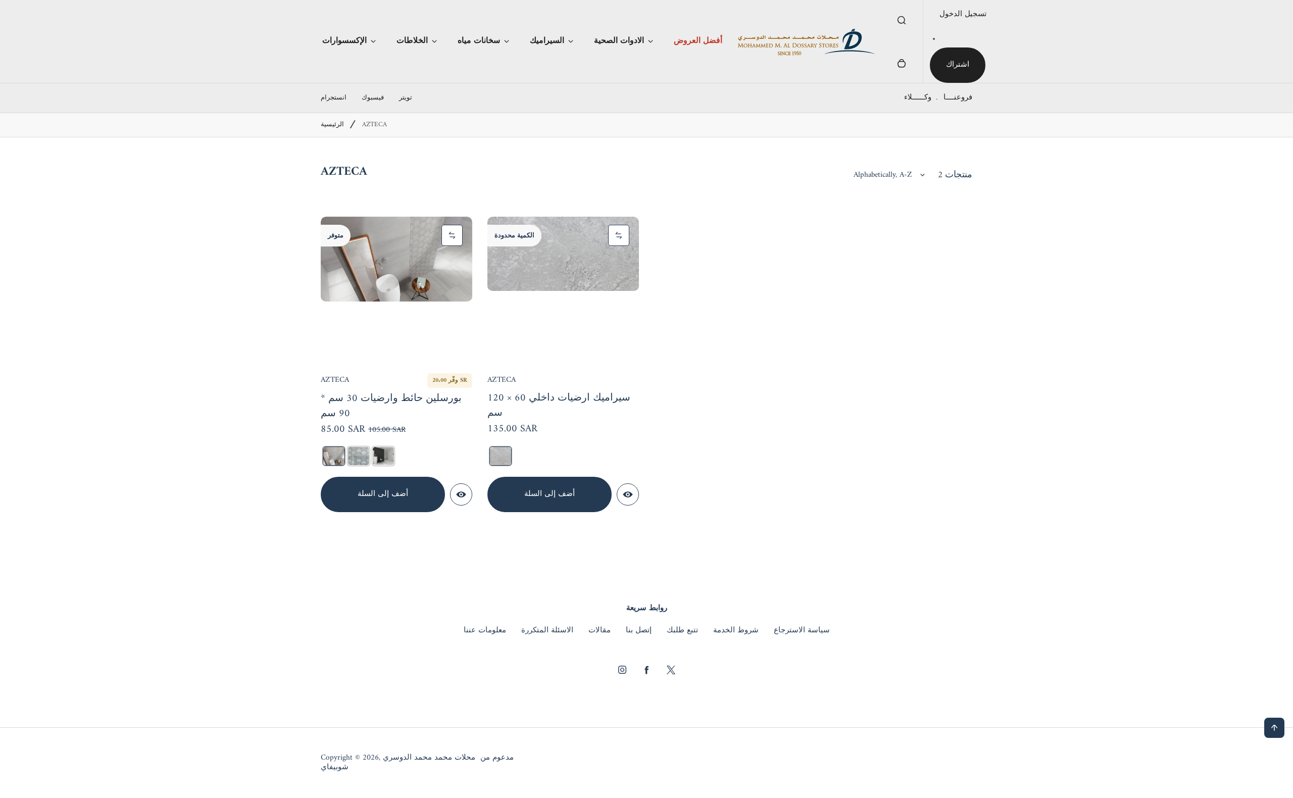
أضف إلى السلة (383, 494)
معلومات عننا (485, 630)
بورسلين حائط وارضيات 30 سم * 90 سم (391, 407)
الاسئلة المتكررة (547, 630)
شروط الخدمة (736, 630)
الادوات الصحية (619, 41)
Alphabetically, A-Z (883, 175)
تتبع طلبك (682, 630)
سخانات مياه (479, 41)
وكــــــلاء (917, 98)
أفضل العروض (698, 41)
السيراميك (547, 41)
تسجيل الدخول (962, 14)
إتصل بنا (639, 630)
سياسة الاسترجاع (802, 630)
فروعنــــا (957, 98)
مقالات (599, 630)
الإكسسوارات (344, 41)
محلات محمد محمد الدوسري (429, 758)
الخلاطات (412, 41)
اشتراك (957, 65)
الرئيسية (332, 125)
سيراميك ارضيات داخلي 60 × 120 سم (558, 406)
